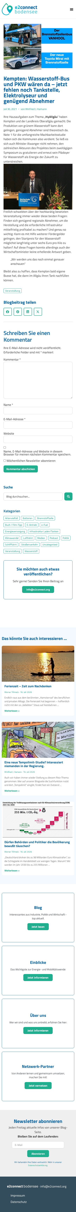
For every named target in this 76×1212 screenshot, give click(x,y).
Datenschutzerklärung (37, 1165)
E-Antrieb (32, 525)
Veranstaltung (12, 291)
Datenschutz (19, 1202)
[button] (71, 9)
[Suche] (68, 496)
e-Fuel (44, 525)
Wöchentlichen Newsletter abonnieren (30, 460)
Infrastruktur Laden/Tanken (44, 531)
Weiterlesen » (11, 711)
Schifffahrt (11, 544)
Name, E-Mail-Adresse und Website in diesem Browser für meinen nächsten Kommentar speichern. (37, 453)
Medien (41, 538)
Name (8, 404)
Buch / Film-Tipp (13, 525)
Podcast (54, 538)
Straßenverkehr (29, 544)
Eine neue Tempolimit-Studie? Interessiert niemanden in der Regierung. (33, 764)
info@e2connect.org (38, 589)
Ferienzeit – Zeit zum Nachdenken (27, 686)
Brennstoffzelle (45, 518)
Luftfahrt (28, 538)
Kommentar (12, 359)
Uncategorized (49, 544)
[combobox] (33, 496)
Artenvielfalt (11, 518)
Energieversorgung (15, 531)
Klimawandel (12, 538)
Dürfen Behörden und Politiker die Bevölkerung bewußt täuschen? (37, 844)
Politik (66, 538)
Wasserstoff (31, 551)
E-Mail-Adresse (14, 419)
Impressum (18, 1195)
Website (9, 433)
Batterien (28, 518)
